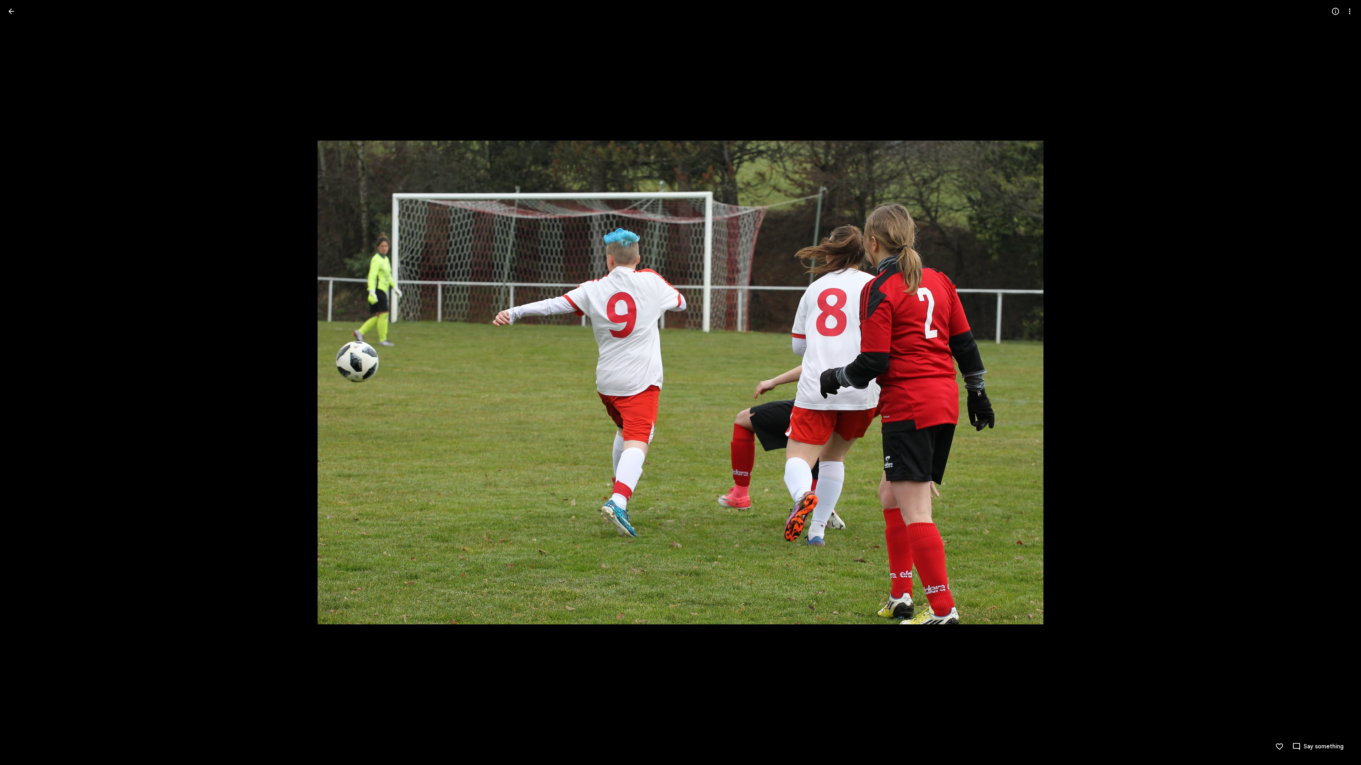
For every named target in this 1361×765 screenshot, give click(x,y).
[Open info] (1335, 11)
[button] (20, 382)
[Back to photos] (11, 11)
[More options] (1350, 11)
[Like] (1279, 746)
